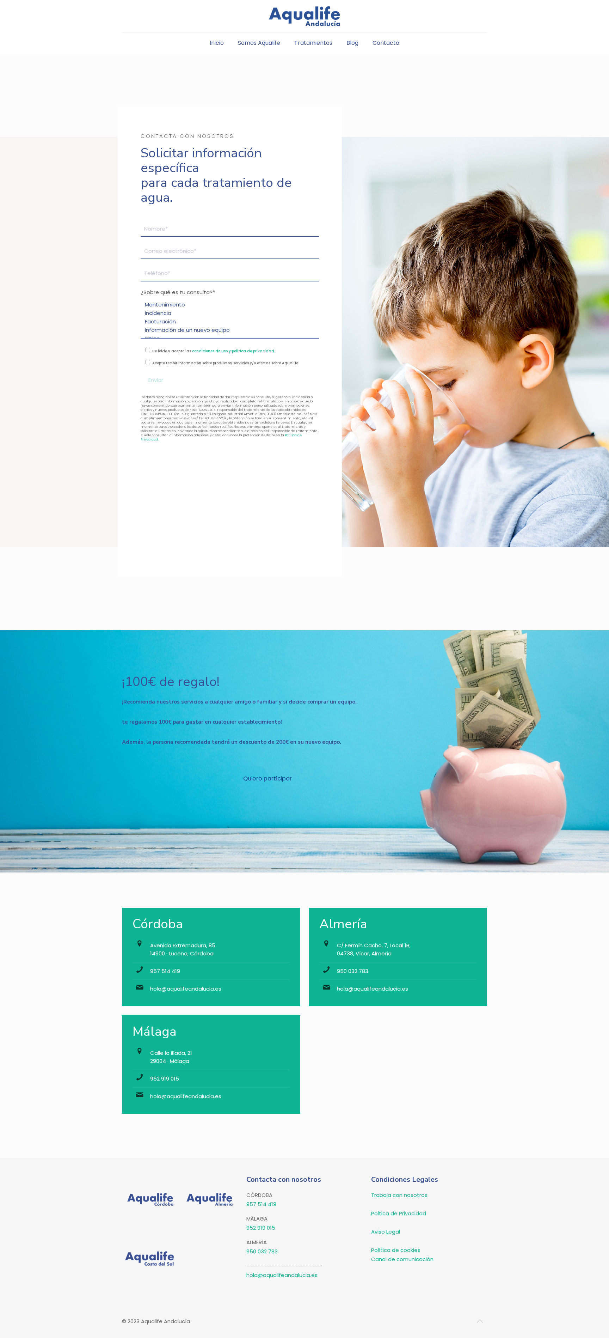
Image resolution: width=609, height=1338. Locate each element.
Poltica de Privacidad (398, 1213)
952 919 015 (164, 1078)
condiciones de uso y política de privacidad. (233, 351)
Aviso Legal (385, 1231)
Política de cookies (395, 1250)
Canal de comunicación (402, 1259)
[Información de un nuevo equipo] (227, 330)
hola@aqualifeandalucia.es (185, 988)
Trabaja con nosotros (399, 1195)
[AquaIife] (305, 16)
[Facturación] (227, 321)
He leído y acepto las (213, 351)
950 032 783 (352, 971)
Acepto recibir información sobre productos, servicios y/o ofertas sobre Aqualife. (225, 363)
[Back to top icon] (479, 1321)
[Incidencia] (227, 313)
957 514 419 (165, 971)
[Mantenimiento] (227, 304)
